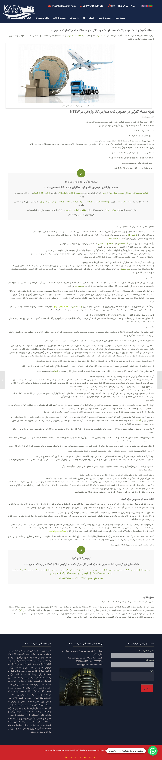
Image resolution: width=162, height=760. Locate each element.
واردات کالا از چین (101, 201)
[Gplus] (75, 757)
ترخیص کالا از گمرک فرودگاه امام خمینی (133, 570)
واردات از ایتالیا (58, 201)
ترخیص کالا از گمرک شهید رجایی (92, 573)
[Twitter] (94, 757)
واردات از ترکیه (86, 201)
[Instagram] (71, 757)
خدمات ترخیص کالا (65, 564)
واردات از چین (44, 201)
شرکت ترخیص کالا (140, 193)
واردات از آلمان (72, 201)
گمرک (55, 371)
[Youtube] (66, 757)
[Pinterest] (89, 757)
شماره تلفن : (149, 660)
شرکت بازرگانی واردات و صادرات (81, 182)
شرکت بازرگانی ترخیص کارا (125, 564)
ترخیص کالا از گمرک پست (46, 570)
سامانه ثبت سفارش (75, 35)
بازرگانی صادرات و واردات (120, 193)
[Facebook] (80, 757)
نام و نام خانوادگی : (146, 650)
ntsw (75, 111)
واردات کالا (65, 188)
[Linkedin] (85, 757)
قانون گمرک (22, 610)
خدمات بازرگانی (110, 188)
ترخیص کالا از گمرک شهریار (104, 570)
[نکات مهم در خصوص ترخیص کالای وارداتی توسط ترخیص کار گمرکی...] (159, 380)
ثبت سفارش (101, 35)
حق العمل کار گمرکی (86, 564)
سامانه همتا (113, 238)
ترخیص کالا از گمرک (41, 193)
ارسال (147, 688)
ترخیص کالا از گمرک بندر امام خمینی (75, 570)
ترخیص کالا (55, 30)
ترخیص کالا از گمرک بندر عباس (63, 573)
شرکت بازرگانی (110, 210)
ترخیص (105, 193)
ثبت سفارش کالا (112, 30)
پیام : (152, 670)
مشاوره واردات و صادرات (76, 210)
